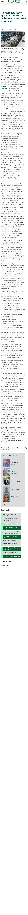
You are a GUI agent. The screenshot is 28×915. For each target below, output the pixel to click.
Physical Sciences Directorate (10, 540)
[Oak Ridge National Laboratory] (14, 2)
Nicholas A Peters (14, 463)
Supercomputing (5, 565)
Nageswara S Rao (15, 498)
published (4, 88)
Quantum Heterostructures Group (12, 556)
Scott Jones (4, 448)
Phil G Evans (15, 490)
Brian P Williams (16, 481)
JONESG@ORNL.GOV (5, 449)
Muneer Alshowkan (14, 472)
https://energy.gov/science (9, 440)
